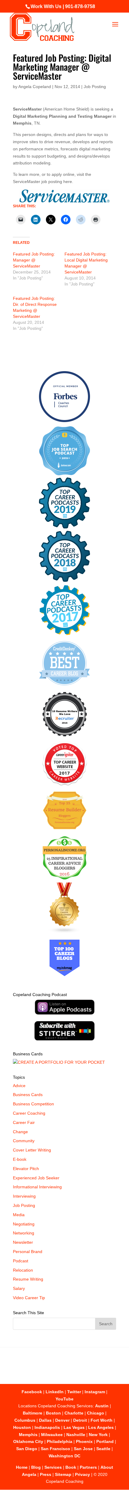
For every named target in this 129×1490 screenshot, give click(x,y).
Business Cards (28, 1094)
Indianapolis (47, 1427)
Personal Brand (27, 1251)
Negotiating (23, 1224)
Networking (23, 1233)
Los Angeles (101, 1427)
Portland (105, 1441)
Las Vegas (74, 1427)
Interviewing (24, 1196)
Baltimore (32, 1413)
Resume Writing (28, 1279)
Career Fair (24, 1122)
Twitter (74, 1391)
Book (70, 1467)
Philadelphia (59, 1441)
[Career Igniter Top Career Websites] (64, 784)
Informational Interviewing (37, 1186)
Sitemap (63, 1474)
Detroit (80, 1420)
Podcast (20, 1260)
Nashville (75, 1434)
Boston (53, 1413)
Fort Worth (101, 1420)
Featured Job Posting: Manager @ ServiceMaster (34, 260)
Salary (19, 1288)
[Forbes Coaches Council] (64, 420)
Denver (62, 1420)
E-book (19, 1159)
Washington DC (64, 1455)
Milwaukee (52, 1434)
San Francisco (55, 1448)
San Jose (83, 1448)
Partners (88, 1467)
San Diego (26, 1448)
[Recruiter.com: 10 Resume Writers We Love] (64, 737)
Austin (102, 1405)
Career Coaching (29, 1113)
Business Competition (33, 1103)
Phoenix (84, 1441)
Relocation (23, 1270)
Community (23, 1140)
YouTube (65, 1399)
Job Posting (95, 86)
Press (45, 1474)
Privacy (82, 1474)
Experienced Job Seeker (36, 1177)
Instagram (95, 1391)
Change (20, 1131)
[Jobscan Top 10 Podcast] (64, 474)
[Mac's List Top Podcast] (64, 633)
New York (98, 1434)
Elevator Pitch (26, 1168)
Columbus (24, 1420)
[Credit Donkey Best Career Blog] (64, 687)
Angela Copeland (34, 86)
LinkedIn (55, 1391)
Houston (22, 1427)
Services (53, 1467)
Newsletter (23, 1242)
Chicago (95, 1413)
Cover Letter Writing (32, 1150)
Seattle (103, 1448)
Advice (19, 1085)
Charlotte (73, 1413)
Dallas (45, 1420)
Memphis (28, 1434)
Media (19, 1214)
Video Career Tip (29, 1297)
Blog (36, 1467)
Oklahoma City (28, 1441)
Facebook (32, 1391)
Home (22, 1467)
